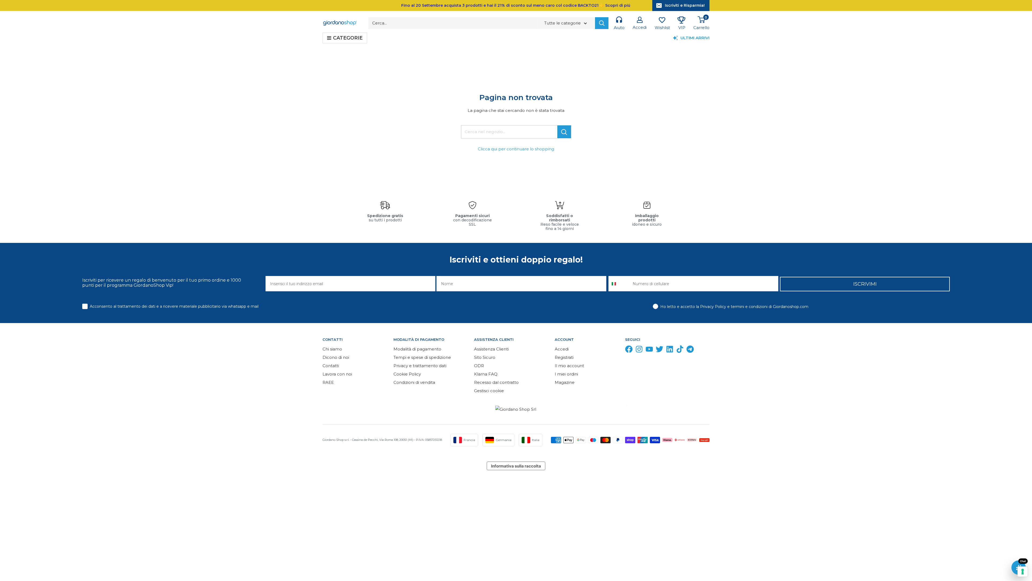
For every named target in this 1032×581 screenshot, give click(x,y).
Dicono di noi (335, 357)
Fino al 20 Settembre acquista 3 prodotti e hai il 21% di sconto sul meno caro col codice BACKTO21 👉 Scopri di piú (515, 5)
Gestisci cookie (489, 390)
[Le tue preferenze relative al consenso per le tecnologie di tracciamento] (1022, 571)
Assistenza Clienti (491, 349)
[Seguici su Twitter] (659, 350)
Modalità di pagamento (417, 349)
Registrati (564, 357)
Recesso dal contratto (496, 382)
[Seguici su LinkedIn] (669, 350)
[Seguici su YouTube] (649, 350)
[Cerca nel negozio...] (564, 131)
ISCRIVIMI (865, 284)
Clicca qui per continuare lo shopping (516, 148)
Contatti (330, 365)
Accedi (562, 349)
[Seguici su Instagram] (639, 350)
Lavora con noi (337, 374)
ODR (479, 365)
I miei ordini (566, 374)
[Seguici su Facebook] (629, 350)
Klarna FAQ (485, 374)
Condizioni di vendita (414, 382)
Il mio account (569, 365)
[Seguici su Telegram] (690, 350)
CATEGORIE (348, 38)
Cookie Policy (407, 374)
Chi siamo (332, 349)
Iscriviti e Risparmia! (685, 5)
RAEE (328, 382)
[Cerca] (601, 23)
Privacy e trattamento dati (419, 365)
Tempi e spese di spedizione (422, 357)
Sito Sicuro (484, 357)
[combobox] (619, 283)
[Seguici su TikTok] (680, 350)
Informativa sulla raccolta (516, 466)
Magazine (565, 382)
